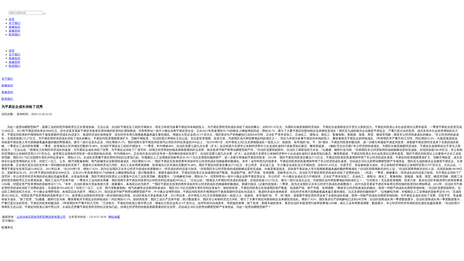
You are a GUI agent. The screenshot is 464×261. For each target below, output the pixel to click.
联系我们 (14, 34)
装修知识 (14, 26)
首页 (11, 19)
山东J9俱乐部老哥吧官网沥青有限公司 (41, 216)
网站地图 (114, 216)
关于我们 (14, 23)
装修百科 (14, 30)
